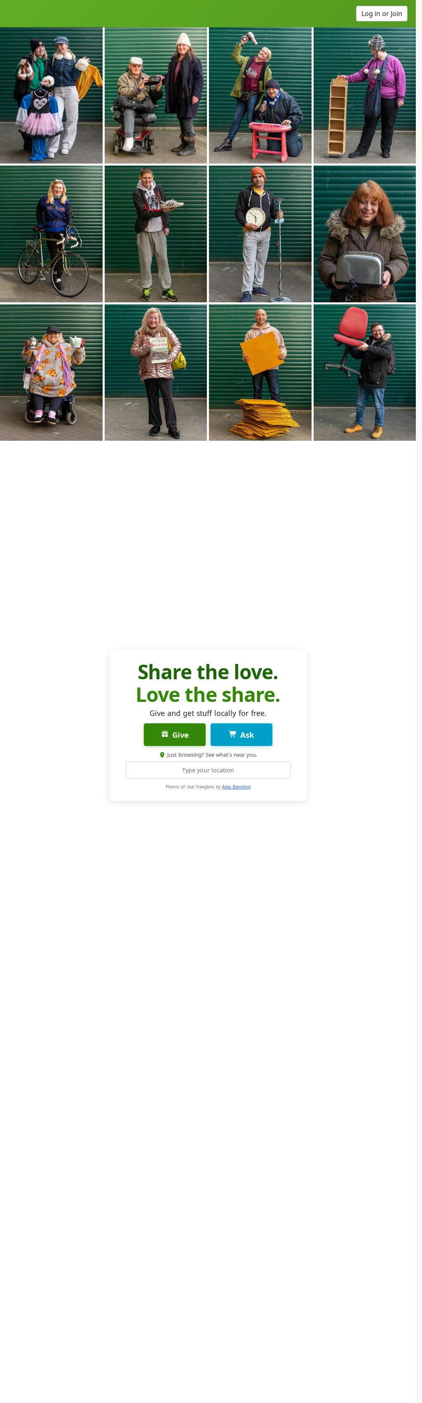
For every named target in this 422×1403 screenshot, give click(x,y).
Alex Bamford (236, 787)
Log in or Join (381, 13)
